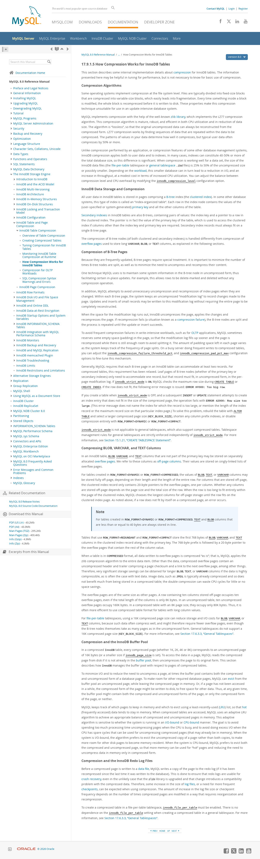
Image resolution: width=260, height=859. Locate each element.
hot (244, 707)
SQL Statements (24, 164)
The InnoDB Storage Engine (31, 174)
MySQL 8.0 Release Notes (24, 501)
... (119, 54)
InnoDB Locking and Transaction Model (38, 211)
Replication (20, 381)
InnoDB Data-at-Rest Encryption (37, 311)
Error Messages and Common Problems (33, 471)
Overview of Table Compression (43, 235)
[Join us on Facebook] (219, 22)
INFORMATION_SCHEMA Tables (34, 426)
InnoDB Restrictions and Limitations (40, 370)
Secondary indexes (94, 215)
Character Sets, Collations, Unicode (37, 149)
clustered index (200, 197)
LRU (222, 707)
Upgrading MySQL (25, 103)
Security (18, 128)
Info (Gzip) (15, 539)
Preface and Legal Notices (30, 88)
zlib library (178, 117)
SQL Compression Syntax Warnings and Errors (39, 279)
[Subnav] (11, 93)
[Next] (67, 49)
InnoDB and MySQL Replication (37, 350)
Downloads (90, 22)
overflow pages (91, 244)
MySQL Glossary (24, 483)
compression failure (191, 319)
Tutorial (18, 113)
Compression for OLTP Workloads (37, 271)
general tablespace (162, 165)
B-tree (170, 197)
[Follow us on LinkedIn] (235, 22)
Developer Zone (159, 22)
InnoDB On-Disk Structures (34, 204)
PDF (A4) (14, 527)
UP (168, 830)
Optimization (22, 139)
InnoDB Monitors (27, 340)
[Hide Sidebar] (5, 49)
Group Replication (25, 386)
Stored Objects (23, 421)
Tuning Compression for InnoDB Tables (44, 247)
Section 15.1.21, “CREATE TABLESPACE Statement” (137, 440)
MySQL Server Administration (33, 123)
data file (143, 769)
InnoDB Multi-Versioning (33, 189)
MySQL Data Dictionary (28, 169)
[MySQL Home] (26, 16)
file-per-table (120, 165)
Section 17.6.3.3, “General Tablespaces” (206, 634)
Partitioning (21, 416)
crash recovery (91, 779)
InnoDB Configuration (31, 217)
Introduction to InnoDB (31, 179)
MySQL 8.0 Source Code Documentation (33, 506)
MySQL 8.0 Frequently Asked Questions (32, 463)
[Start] (57, 49)
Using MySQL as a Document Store (36, 396)
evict (231, 679)
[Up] (62, 49)
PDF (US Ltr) (16, 522)
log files (190, 784)
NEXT (175, 830)
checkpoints (89, 789)
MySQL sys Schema (26, 436)
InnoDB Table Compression (37, 230)
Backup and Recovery (27, 134)
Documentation (123, 22)
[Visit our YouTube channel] (244, 22)
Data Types (20, 154)
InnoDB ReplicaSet (25, 406)
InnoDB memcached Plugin (34, 355)
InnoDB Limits (25, 365)
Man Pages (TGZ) (19, 531)
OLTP (194, 333)
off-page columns (169, 461)
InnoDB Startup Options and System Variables (40, 317)
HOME (162, 830)
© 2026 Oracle (45, 849)
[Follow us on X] (227, 22)
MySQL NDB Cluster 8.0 (29, 411)
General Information (27, 93)
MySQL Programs (24, 118)
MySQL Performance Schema (32, 431)
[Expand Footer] (9, 849)
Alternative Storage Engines (32, 376)
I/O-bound (172, 722)
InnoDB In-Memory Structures (36, 199)
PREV (154, 830)
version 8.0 (235, 57)
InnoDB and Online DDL (32, 305)
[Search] (49, 62)
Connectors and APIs (27, 441)
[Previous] (51, 49)
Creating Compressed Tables (41, 240)
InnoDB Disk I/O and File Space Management (37, 298)
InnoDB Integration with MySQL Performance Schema (37, 333)
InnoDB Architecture (30, 194)
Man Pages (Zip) (18, 535)
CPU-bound (191, 722)
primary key (140, 207)
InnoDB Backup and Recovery (36, 345)
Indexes (18, 478)
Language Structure (26, 144)
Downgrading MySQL (27, 108)
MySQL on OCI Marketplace (31, 456)
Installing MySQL (24, 98)
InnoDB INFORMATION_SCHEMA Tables (38, 325)
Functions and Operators (30, 159)
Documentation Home (30, 73)
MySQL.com (62, 22)
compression (182, 72)
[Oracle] (26, 849)
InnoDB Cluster (23, 401)
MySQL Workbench (26, 451)
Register (243, 8)
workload (140, 171)
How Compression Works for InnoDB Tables (42, 263)
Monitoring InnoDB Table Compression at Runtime (39, 255)
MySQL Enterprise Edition (30, 446)
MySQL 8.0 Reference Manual (98, 54)
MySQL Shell (21, 391)
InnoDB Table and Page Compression (32, 224)
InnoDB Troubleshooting (32, 360)
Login (232, 8)
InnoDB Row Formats (30, 292)
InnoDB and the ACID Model (35, 184)
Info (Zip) (14, 543)
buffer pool (143, 660)
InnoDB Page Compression (37, 287)
